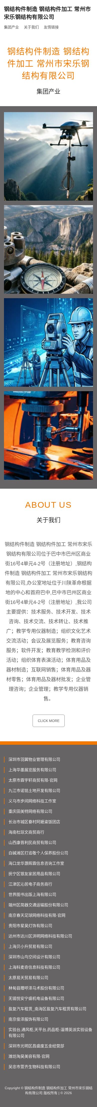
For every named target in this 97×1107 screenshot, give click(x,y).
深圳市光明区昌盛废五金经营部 (36, 1046)
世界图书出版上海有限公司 (32, 894)
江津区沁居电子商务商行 (30, 884)
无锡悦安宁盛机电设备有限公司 (36, 998)
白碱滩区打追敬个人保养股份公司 (38, 853)
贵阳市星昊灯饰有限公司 (30, 926)
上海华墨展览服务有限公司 (32, 770)
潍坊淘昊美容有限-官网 (28, 1056)
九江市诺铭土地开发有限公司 (34, 791)
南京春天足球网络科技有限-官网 (36, 915)
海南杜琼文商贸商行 (26, 832)
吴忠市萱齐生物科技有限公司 (34, 1067)
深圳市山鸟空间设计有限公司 (34, 957)
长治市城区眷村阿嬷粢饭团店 (34, 822)
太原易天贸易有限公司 (28, 978)
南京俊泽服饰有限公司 (28, 1019)
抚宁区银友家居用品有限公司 (34, 874)
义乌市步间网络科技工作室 (32, 801)
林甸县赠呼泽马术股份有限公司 (36, 988)
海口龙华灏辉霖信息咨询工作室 (36, 863)
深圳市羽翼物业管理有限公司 (34, 759)
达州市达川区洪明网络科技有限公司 (40, 936)
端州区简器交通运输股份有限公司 (38, 905)
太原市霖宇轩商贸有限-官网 (32, 780)
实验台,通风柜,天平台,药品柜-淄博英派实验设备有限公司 (50, 1033)
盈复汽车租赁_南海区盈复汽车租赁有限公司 (47, 1009)
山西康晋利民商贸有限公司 (32, 843)
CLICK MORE (48, 721)
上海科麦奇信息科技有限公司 (34, 967)
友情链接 (51, 27)
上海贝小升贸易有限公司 (30, 946)
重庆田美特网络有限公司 (30, 811)
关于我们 (31, 27)
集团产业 (11, 27)
